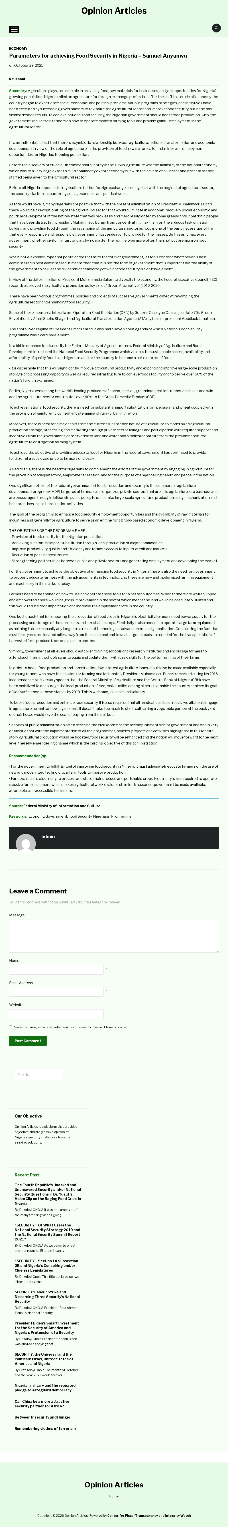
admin (48, 836)
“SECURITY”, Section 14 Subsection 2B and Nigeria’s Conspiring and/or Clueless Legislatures (46, 1265)
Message (17, 915)
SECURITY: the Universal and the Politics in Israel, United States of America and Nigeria (44, 1359)
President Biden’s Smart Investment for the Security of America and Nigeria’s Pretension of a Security (47, 1328)
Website (16, 1005)
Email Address (21, 983)
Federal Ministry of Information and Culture (61, 806)
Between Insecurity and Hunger (43, 1417)
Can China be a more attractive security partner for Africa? (42, 1403)
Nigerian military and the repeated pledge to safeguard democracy (45, 1387)
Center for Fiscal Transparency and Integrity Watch (149, 1515)
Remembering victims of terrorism (45, 1429)
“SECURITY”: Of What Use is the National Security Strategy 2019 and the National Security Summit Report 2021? (47, 1232)
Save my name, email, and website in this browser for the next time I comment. (72, 1027)
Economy (18, 48)
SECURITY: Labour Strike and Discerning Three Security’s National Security (47, 1297)
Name (14, 961)
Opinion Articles (114, 11)
